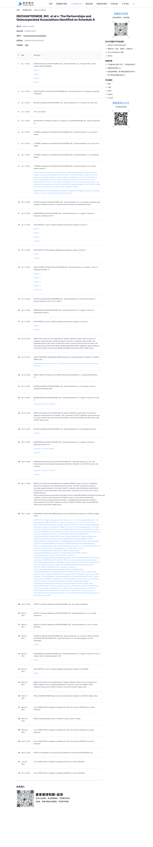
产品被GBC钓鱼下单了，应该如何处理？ (122, 64)
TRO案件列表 (76, 4)
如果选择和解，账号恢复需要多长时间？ (122, 72)
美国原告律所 (101, 4)
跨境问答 (114, 4)
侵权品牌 (89, 4)
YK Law (110, 98)
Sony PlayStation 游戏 (116, 52)
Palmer (110, 94)
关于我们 (125, 4)
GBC (109, 84)
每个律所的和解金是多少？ (117, 75)
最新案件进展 (61, 4)
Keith (109, 91)
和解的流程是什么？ (115, 68)
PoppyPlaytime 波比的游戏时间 (35, 36)
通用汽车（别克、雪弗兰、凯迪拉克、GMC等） (121, 49)
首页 (50, 4)
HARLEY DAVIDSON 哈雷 (117, 45)
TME (109, 87)
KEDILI (110, 56)
